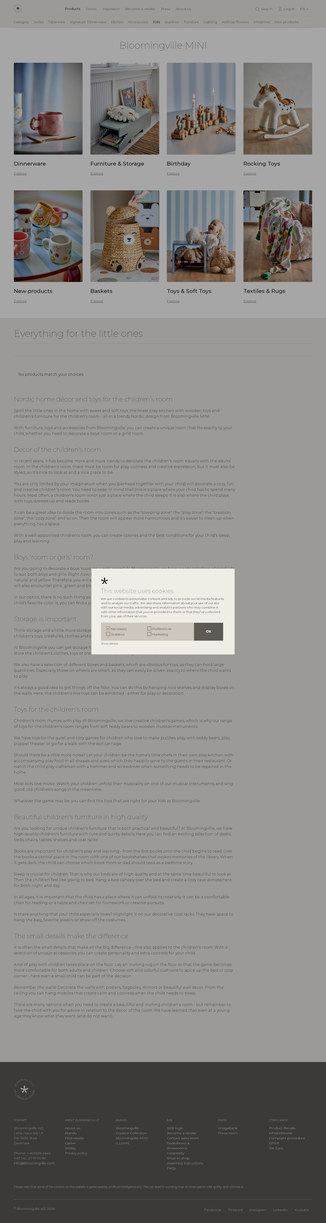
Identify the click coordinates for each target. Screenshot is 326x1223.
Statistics (117, 634)
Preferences (161, 629)
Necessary (119, 629)
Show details (110, 643)
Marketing (160, 634)
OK (208, 632)
